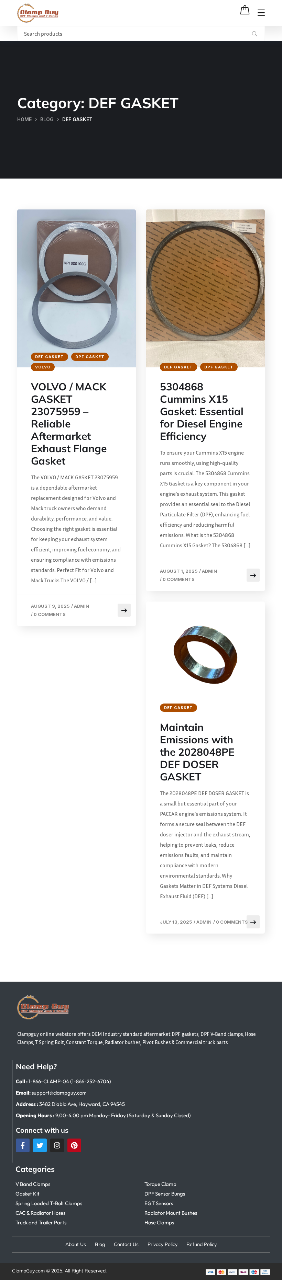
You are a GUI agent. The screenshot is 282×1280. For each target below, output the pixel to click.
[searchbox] (141, 33)
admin (81, 606)
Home (24, 119)
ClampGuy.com (28, 1271)
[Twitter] (40, 1145)
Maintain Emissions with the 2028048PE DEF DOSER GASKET (197, 752)
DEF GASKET (49, 356)
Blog (47, 119)
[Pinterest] (74, 1145)
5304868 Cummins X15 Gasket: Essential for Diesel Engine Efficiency (201, 411)
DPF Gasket (90, 356)
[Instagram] (57, 1145)
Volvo (43, 367)
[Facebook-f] (23, 1145)
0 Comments (50, 614)
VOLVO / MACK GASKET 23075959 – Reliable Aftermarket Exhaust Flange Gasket (69, 423)
